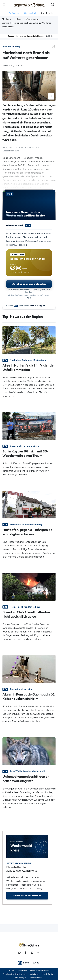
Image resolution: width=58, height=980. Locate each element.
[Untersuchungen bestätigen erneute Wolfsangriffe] (29, 751)
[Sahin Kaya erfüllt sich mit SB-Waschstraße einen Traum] (29, 425)
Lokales (18, 19)
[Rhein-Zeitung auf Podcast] (38, 952)
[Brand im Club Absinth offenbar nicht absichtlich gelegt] (29, 586)
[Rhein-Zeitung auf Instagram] (31, 952)
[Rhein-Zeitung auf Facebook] (25, 952)
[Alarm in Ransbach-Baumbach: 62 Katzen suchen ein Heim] (29, 668)
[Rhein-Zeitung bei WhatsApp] (19, 952)
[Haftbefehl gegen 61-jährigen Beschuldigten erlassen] (29, 504)
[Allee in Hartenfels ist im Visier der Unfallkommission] (29, 340)
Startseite (6, 19)
